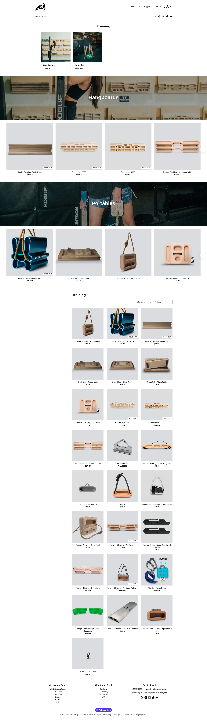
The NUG (122, 504)
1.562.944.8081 (137, 689)
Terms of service (129, 715)
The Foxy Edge (122, 464)
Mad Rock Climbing (72, 715)
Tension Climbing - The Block (177, 278)
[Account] (167, 6)
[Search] (163, 6)
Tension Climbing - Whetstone (122, 545)
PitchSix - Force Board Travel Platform (122, 629)
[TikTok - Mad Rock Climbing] (167, 16)
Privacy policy (117, 715)
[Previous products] (4, 149)
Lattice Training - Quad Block (30, 278)
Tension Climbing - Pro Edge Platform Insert (157, 630)
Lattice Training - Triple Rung (30, 172)
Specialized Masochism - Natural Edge (156, 504)
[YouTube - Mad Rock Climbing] (170, 16)
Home (36, 16)
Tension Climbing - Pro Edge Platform (122, 588)
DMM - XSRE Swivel (87, 672)
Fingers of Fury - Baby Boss (87, 504)
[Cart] (171, 6)
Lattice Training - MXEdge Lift (128, 278)
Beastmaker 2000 (128, 172)
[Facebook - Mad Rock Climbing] (159, 16)
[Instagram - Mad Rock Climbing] (163, 16)
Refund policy (107, 715)
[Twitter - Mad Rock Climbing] (155, 16)
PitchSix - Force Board (157, 588)
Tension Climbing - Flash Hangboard (156, 464)
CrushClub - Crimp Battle (122, 382)
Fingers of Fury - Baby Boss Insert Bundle (157, 546)
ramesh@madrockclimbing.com (156, 693)
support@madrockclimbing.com (156, 689)
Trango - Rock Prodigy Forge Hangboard (88, 630)
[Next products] (203, 149)
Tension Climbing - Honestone (88, 588)
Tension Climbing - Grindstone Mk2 (177, 172)
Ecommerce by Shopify (93, 715)
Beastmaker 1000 (79, 172)
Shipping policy (141, 715)
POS (81, 715)
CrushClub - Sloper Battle (79, 278)
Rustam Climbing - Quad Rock (88, 545)
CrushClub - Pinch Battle (157, 382)
